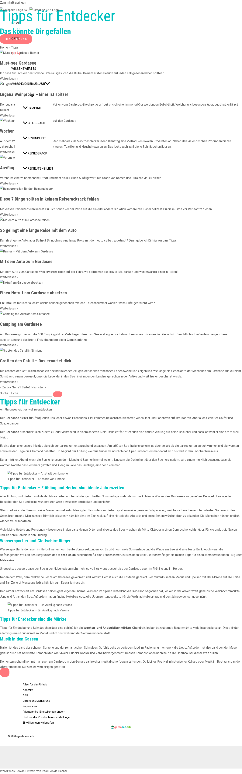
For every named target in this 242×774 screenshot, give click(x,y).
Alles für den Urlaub (28, 84)
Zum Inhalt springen (13, 2)
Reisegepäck (37, 153)
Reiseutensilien (40, 168)
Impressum (30, 706)
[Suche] (57, 394)
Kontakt (28, 690)
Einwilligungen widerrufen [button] (38, 722)
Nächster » (38, 387)
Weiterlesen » (9, 183)
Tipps (15, 53)
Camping (34, 108)
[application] (47, 83)
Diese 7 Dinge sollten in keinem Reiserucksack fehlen (49, 199)
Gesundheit (37, 138)
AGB (25, 695)
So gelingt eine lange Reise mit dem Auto (38, 230)
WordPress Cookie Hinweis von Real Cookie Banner (33, 771)
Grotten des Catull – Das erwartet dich (35, 360)
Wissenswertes (23, 68)
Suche (4, 393)
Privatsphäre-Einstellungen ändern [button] (44, 711)
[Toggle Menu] (32, 96)
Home (15, 23)
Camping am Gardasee (21, 324)
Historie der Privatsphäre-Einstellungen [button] (47, 717)
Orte (15, 38)
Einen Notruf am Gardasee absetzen (33, 293)
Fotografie (37, 123)
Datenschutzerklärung (36, 700)
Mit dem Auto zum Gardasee (26, 261)
